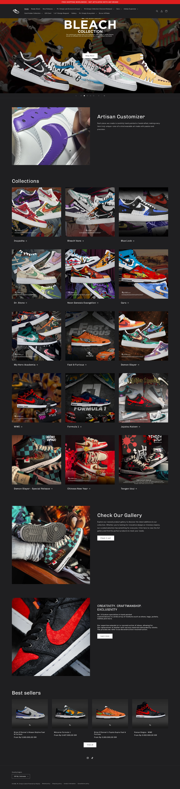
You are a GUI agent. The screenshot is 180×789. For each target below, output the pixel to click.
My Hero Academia (25, 364)
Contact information (70, 783)
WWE (17, 426)
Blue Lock (126, 241)
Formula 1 (73, 426)
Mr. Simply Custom (22, 783)
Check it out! (105, 538)
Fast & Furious (75, 364)
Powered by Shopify (34, 783)
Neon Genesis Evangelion (81, 302)
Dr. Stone (19, 302)
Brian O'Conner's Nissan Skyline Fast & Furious (29, 733)
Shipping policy (57, 783)
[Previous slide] (76, 95)
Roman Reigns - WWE (143, 732)
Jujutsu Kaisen (129, 426)
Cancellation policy (83, 783)
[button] (48, 9)
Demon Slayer (129, 364)
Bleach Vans (74, 241)
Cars (123, 302)
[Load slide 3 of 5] (87, 95)
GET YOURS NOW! (90, 56)
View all (90, 745)
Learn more (104, 636)
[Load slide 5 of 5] (93, 95)
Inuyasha (19, 241)
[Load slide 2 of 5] (84, 95)
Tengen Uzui (128, 488)
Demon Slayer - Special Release (32, 488)
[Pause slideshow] (104, 95)
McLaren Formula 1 (62, 732)
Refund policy (46, 783)
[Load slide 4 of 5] (90, 95)
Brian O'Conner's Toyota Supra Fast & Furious (110, 733)
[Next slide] (98, 95)
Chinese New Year (77, 488)
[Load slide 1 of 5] (81, 95)
